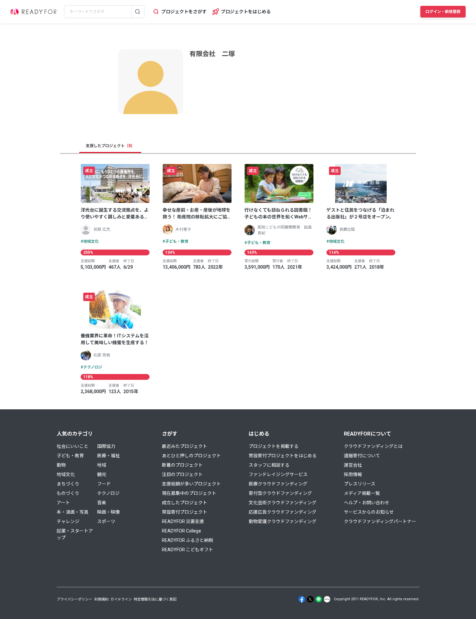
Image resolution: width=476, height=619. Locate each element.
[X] (310, 599)
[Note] (327, 599)
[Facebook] (302, 599)
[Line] (318, 599)
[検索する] (137, 11)
